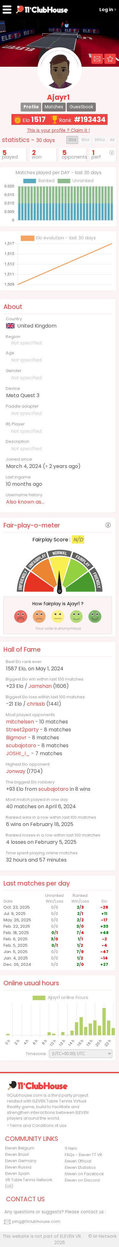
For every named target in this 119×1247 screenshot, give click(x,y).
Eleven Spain (17, 1173)
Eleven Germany (20, 1160)
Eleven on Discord (82, 1180)
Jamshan (40, 686)
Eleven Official (78, 1161)
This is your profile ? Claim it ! (58, 130)
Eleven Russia (18, 1167)
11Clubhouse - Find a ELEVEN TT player (42, 9)
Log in (106, 9)
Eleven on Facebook (84, 1173)
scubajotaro (21, 745)
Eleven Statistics (80, 1167)
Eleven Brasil (17, 1154)
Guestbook (81, 107)
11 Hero (71, 1148)
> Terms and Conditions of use (36, 1125)
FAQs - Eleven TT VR (83, 1154)
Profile (31, 107)
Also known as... (25, 501)
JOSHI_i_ (18, 753)
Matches (54, 107)
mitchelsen (20, 721)
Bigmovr (16, 737)
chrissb (36, 704)
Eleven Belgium (19, 1148)
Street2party (22, 729)
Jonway (15, 771)
